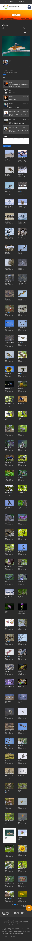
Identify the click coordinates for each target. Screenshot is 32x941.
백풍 (10, 90)
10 (8, 536)
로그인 (4, 1)
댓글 (24, 28)
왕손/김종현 (11, 82)
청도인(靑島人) (7, 687)
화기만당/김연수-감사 (22, 613)
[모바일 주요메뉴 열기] (29, 7)
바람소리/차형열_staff (9, 479)
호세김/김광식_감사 (13, 127)
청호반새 (9, 70)
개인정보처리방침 (6, 913)
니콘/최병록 (11, 96)
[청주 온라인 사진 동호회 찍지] (10, 7)
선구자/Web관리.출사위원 (14, 111)
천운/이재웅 (11, 103)
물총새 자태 (5, 25)
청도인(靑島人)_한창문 (22, 160)
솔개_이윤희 (7, 160)
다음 (19, 904)
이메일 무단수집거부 (19, 913)
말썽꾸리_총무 (12, 119)
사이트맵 (20, 1)
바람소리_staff (20, 673)
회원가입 (12, 1)
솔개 (3, 28)
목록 (4, 74)
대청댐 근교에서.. (11, 72)
